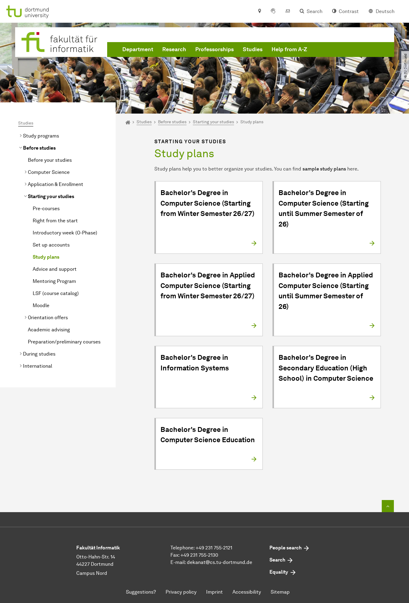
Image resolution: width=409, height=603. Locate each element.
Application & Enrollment (55, 184)
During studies (39, 354)
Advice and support (55, 269)
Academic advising (49, 330)
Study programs (41, 136)
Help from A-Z (289, 49)
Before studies (39, 148)
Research (174, 49)
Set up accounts (51, 245)
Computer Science (49, 172)
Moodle (41, 305)
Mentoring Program (54, 281)
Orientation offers (48, 317)
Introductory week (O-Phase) (65, 233)
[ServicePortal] (273, 11)
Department (137, 49)
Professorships (214, 49)
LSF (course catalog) (56, 293)
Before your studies (50, 160)
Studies (252, 49)
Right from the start (55, 221)
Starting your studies (51, 196)
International (37, 366)
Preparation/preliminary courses (64, 342)
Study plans (46, 257)
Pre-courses (46, 208)
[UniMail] (287, 11)
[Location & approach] (259, 11)
